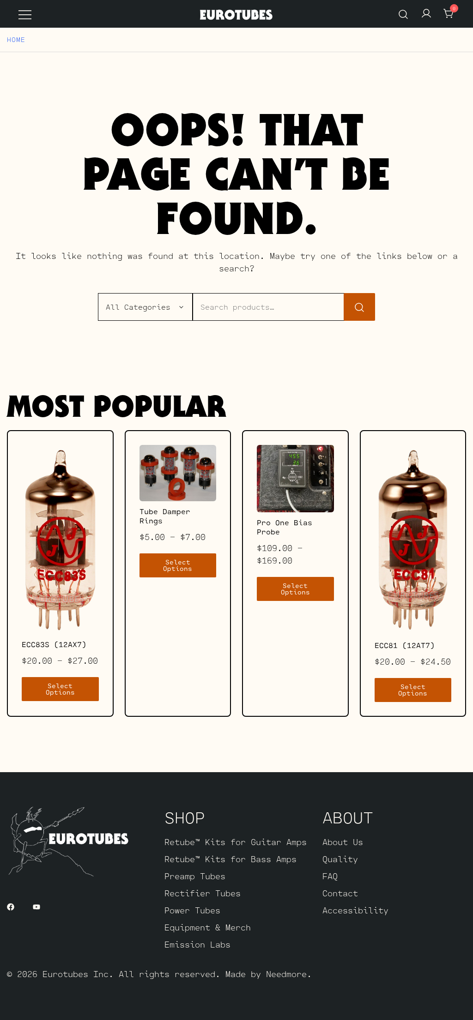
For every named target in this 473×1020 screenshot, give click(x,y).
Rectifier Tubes (202, 893)
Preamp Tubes (194, 876)
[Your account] (426, 14)
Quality (340, 858)
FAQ (330, 876)
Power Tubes (192, 910)
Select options (60, 688)
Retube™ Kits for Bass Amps (230, 858)
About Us (342, 841)
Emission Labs (197, 944)
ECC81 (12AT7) (405, 645)
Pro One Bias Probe (284, 526)
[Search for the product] (359, 307)
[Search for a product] (403, 13)
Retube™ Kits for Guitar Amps (235, 841)
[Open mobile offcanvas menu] (24, 14)
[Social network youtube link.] (36, 905)
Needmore (286, 973)
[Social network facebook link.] (10, 905)
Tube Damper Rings (164, 515)
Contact (340, 893)
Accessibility (355, 910)
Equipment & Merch (207, 927)
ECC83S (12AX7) (54, 644)
